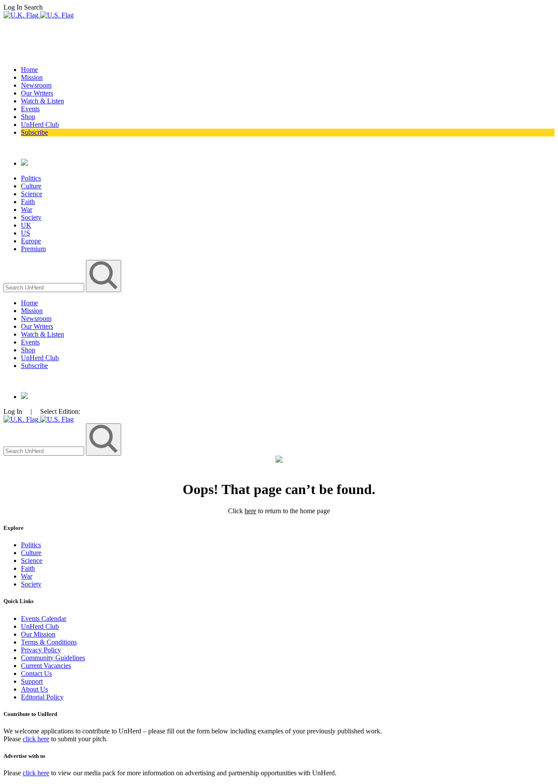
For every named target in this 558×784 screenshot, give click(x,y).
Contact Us (36, 673)
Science (31, 194)
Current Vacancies (46, 665)
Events (30, 108)
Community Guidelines (53, 657)
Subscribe (34, 132)
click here (36, 739)
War (26, 209)
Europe (31, 241)
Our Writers (37, 93)
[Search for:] (44, 287)
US (25, 233)
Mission (32, 77)
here (250, 511)
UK (26, 225)
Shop (28, 116)
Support (32, 681)
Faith (28, 201)
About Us (34, 689)
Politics (31, 178)
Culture (31, 186)
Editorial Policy (42, 697)
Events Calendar (43, 618)
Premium (33, 248)
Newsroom (36, 85)
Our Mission (38, 634)
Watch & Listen (42, 101)
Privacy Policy (41, 650)
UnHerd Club (40, 124)
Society (31, 217)
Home (29, 69)
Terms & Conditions (49, 642)
